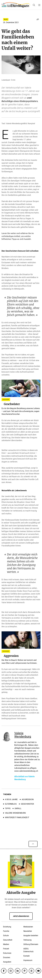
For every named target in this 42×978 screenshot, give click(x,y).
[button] (38, 19)
